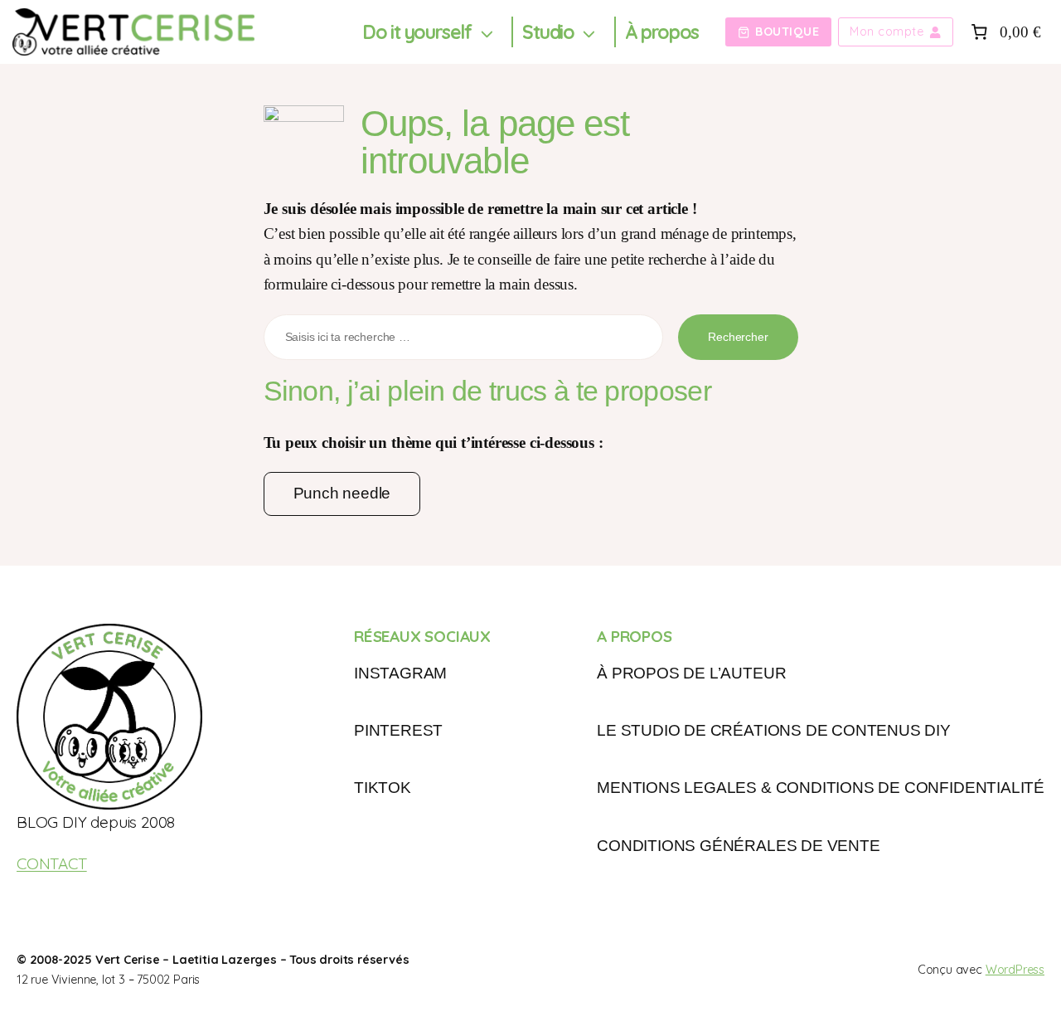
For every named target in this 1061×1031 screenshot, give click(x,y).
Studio (548, 32)
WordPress (1015, 969)
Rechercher (738, 336)
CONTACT (52, 863)
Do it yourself (416, 32)
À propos (662, 32)
